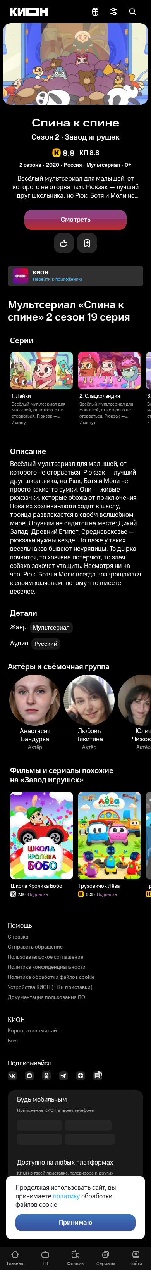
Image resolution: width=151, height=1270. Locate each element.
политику (66, 1196)
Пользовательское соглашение (45, 957)
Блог (13, 1040)
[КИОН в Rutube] (100, 1075)
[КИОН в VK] (15, 1075)
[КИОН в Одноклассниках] (49, 1075)
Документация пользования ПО (46, 997)
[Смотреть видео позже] (87, 243)
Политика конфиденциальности (47, 967)
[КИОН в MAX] (32, 1075)
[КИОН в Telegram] (66, 1075)
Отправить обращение (35, 947)
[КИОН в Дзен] (83, 1075)
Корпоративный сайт (33, 1030)
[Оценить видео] (64, 243)
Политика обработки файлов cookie (51, 977)
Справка (18, 937)
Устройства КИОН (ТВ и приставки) (50, 987)
